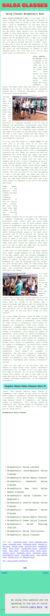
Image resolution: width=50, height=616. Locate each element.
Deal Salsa (13, 551)
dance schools (21, 178)
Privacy (45, 572)
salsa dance (30, 127)
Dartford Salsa (31, 546)
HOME (27, 9)
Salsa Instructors (33, 531)
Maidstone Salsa (40, 553)
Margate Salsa (13, 557)
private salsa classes (12, 342)
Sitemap (4, 572)
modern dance (18, 87)
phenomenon (31, 91)
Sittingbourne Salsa (11, 555)
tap (39, 400)
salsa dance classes (26, 240)
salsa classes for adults (23, 334)
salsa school (36, 141)
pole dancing (19, 404)
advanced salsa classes (12, 355)
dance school (40, 136)
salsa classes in (39, 391)
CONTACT (37, 9)
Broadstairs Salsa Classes (14, 413)
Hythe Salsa (42, 551)
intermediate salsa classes (24, 360)
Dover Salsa (14, 548)
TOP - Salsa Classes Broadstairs (15, 561)
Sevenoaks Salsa (23, 553)
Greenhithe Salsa (20, 542)
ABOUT (31, 9)
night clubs (7, 243)
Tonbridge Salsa (27, 551)
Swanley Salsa (17, 546)
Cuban (26, 520)
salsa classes (23, 134)
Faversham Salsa (27, 555)
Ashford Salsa (8, 553)
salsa (42, 87)
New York (31, 488)
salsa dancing (37, 129)
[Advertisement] (17, 69)
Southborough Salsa (29, 548)
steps (23, 174)
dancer (38, 250)
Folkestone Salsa (30, 544)
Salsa (45, 58)
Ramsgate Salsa (28, 557)
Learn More (35, 607)
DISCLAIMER (44, 9)
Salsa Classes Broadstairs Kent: (16, 18)
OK (46, 607)
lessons (21, 243)
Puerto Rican (31, 503)
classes (24, 165)
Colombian (31, 510)
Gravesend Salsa (15, 544)
